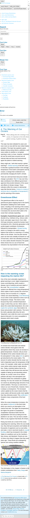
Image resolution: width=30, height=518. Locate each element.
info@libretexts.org (12, 512)
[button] (5, 97)
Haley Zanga (21, 470)
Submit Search (4, 33)
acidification (24, 395)
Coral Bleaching (24, 295)
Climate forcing (22, 228)
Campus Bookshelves (19, 125)
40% (21, 356)
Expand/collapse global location (28, 125)
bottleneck (12, 404)
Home (8, 125)
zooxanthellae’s (14, 287)
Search (3, 516)
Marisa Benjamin (6, 472)
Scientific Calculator (8, 86)
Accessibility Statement (12, 510)
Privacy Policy (16, 508)
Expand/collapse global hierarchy (2, 125)
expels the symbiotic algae (9, 308)
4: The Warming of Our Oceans (8, 476)
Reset (2, 44)
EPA (17, 179)
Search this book (4, 28)
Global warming (13, 165)
